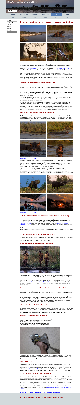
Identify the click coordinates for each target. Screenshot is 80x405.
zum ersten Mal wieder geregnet (62, 68)
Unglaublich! (9, 26)
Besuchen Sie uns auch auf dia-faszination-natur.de (41, 398)
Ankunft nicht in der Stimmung (37, 66)
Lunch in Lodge (10, 22)
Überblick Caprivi (24, 392)
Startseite (13, 14)
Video (35, 62)
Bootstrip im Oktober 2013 (32, 68)
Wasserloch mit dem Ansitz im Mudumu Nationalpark (42, 281)
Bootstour (8, 32)
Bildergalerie (23, 62)
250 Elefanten (9, 24)
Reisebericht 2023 (45, 14)
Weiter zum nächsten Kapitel (53, 392)
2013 (70, 76)
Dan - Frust (9, 20)
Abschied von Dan (10, 34)
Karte (31, 392)
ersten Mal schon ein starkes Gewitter (33, 368)
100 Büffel (9, 28)
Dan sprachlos (9, 30)
